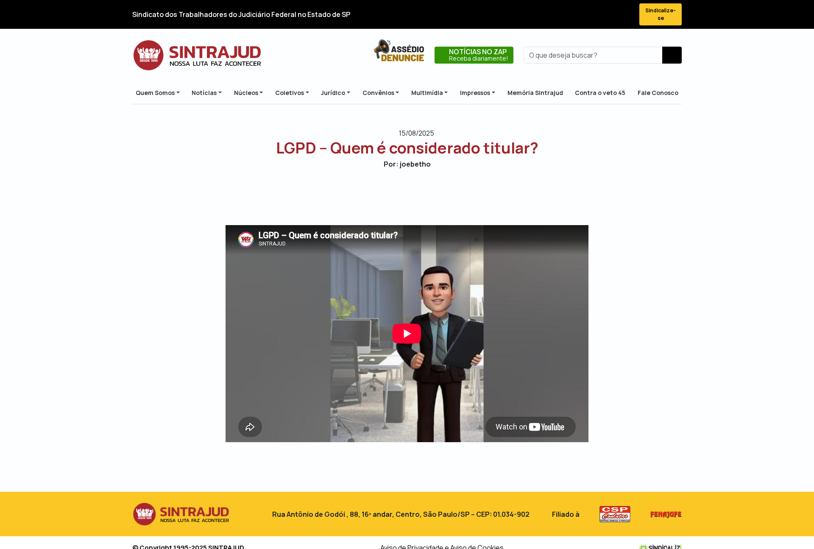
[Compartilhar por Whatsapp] (429, 196)
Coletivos (289, 93)
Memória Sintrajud (535, 93)
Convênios (378, 93)
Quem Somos (155, 93)
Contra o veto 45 (600, 93)
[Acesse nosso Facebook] (564, 15)
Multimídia (427, 93)
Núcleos (246, 93)
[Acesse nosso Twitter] (579, 15)
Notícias (204, 93)
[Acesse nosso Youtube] (610, 15)
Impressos (475, 93)
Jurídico (333, 93)
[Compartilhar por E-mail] (414, 196)
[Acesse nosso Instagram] (594, 15)
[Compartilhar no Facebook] (385, 196)
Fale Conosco (658, 93)
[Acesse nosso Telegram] (625, 15)
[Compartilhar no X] (400, 196)
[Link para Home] (197, 55)
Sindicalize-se (660, 14)
